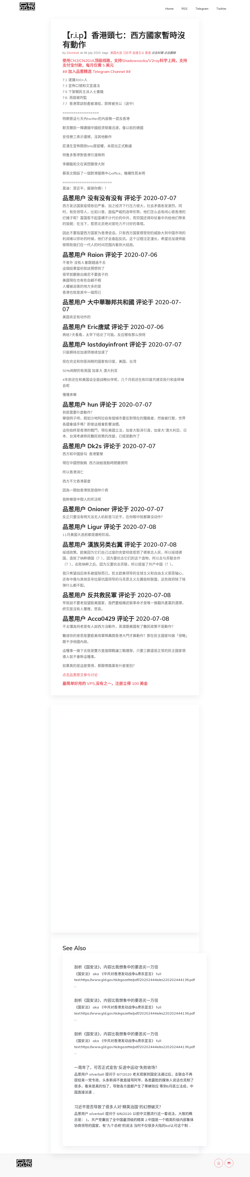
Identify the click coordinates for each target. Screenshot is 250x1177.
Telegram (201, 9)
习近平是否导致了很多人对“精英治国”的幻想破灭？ (118, 1106)
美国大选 (116, 53)
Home (169, 9)
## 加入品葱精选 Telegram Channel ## (96, 71)
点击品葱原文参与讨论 (80, 675)
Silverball (73, 53)
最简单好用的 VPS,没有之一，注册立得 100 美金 (105, 683)
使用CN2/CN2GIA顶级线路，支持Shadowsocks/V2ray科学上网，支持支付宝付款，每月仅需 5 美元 (124, 63)
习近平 (127, 53)
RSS (184, 9)
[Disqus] (125, 769)
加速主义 (138, 53)
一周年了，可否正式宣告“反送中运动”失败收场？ (116, 1067)
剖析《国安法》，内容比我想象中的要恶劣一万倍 (116, 967)
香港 (148, 53)
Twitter (221, 9)
